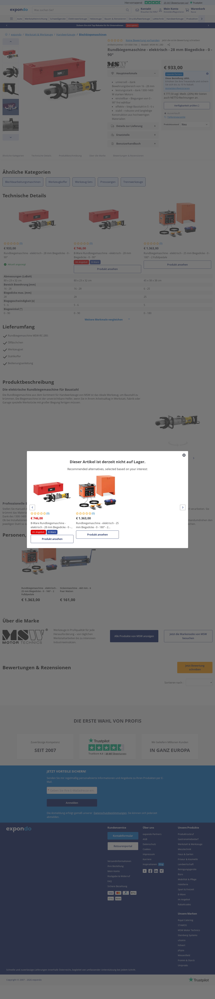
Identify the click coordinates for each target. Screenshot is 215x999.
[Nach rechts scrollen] (183, 507)
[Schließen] (184, 455)
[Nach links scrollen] (32, 507)
